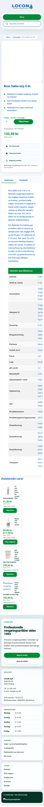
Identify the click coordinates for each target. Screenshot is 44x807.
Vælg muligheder (10, 542)
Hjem (8, 37)
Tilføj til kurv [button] (10, 510)
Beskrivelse (8, 180)
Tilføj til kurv (23, 122)
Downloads (23, 180)
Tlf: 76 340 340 (10, 689)
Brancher (7, 782)
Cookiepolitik (9, 748)
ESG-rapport (8, 773)
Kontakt (7, 786)
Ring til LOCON (22, 655)
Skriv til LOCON (22, 661)
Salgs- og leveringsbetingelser (15, 744)
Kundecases (8, 778)
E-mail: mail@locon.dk (12, 691)
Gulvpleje (17, 37)
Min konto (7, 756)
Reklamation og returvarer (14, 752)
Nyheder (7, 769)
